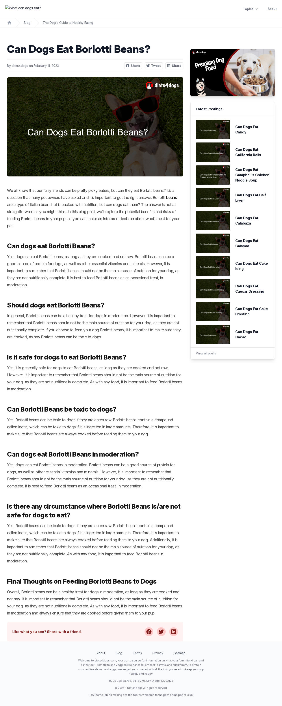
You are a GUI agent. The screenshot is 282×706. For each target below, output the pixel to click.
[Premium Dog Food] (232, 72)
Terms (137, 653)
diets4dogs (20, 65)
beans (171, 197)
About (272, 9)
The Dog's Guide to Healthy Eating (68, 22)
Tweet (156, 65)
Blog (27, 22)
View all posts (206, 353)
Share (135, 65)
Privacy (157, 653)
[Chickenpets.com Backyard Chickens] (9, 23)
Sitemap (180, 653)
